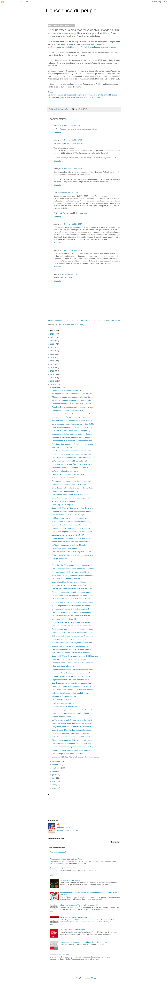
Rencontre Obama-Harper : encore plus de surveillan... (73, 663)
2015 (52, 371)
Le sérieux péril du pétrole (70, 880)
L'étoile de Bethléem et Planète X (65, 491)
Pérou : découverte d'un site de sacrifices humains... (72, 400)
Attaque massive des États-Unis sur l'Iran (66, 859)
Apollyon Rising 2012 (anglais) (64, 501)
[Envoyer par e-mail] (77, 109)
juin (54, 778)
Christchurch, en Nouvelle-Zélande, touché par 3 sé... (73, 488)
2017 (52, 364)
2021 (52, 351)
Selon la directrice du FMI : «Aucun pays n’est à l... (71, 562)
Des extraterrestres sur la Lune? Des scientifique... (71, 458)
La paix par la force (67, 868)
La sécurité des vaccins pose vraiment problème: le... (72, 632)
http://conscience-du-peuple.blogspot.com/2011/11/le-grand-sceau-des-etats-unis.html (82, 47)
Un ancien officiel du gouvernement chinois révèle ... (72, 673)
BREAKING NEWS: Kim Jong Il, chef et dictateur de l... (73, 555)
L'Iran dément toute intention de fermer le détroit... (71, 599)
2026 (52, 334)
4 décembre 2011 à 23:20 (72, 224)
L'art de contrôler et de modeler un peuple (68, 515)
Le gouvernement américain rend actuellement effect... (73, 670)
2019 (52, 357)
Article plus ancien (113, 321)
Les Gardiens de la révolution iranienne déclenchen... (72, 686)
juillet (54, 775)
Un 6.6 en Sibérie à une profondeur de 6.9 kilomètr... (72, 454)
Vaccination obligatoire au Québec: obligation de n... (72, 582)
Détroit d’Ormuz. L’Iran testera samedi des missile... (72, 414)
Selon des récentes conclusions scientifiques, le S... (72, 498)
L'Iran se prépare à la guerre (63, 666)
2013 (52, 378)
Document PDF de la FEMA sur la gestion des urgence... (74, 508)
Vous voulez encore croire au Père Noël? (68, 535)
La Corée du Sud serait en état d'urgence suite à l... (72, 552)
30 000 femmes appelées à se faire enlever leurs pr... (72, 538)
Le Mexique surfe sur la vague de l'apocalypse (70, 518)
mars (54, 788)
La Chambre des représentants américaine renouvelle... (73, 569)
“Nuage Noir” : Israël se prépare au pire (67, 410)
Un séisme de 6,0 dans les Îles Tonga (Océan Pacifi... (72, 464)
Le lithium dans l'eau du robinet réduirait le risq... (71, 693)
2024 (52, 341)
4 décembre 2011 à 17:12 (72, 140)
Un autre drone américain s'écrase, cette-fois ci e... (72, 616)
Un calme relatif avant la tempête (73, 930)
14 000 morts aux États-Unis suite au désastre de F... (72, 542)
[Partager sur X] (82, 109)
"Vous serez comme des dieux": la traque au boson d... (73, 690)
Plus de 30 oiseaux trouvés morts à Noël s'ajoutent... (72, 451)
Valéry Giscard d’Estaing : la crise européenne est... (72, 730)
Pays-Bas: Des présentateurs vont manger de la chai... (73, 407)
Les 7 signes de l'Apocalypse (63, 703)
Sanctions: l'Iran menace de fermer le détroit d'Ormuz (73, 444)
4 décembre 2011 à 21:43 (68, 193)
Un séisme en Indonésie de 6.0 (64, 619)
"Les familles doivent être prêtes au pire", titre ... (70, 572)
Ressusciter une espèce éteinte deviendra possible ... (72, 481)
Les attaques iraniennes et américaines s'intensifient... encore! (84, 942)
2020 (52, 354)
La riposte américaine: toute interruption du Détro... (72, 434)
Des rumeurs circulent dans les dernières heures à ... (72, 612)
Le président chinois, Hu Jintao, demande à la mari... (72, 680)
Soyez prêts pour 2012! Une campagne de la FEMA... (73, 394)
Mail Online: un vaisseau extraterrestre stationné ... (72, 653)
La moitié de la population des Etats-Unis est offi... (71, 484)
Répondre (57, 132)
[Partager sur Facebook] (84, 109)
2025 (52, 337)
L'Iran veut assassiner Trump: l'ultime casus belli (79, 905)
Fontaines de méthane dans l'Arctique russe (69, 585)
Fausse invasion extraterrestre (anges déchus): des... (73, 643)
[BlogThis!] (79, 109)
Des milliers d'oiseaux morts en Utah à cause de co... (72, 589)
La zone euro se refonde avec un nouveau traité (70, 646)
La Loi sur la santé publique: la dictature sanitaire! (71, 750)
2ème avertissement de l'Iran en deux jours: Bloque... (72, 427)
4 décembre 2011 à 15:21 (72, 125)
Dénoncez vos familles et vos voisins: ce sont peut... (72, 404)
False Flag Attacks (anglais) (62, 505)
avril (54, 785)
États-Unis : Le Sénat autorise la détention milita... (71, 565)
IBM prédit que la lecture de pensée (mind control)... (72, 521)
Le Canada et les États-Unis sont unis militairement (72, 720)
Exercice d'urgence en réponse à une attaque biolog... (73, 747)
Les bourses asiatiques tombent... (65, 548)
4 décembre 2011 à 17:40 (72, 169)
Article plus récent (55, 321)
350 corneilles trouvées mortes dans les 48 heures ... (72, 636)
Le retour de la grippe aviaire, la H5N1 (67, 390)
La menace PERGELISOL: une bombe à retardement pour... (75, 757)
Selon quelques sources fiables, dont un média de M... (73, 424)
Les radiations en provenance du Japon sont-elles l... (72, 441)
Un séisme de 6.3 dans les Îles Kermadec (68, 579)
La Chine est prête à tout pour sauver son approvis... (72, 723)
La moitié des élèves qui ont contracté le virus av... (71, 528)
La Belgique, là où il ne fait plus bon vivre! (68, 474)
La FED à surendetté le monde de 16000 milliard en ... (73, 737)
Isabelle (63, 824)
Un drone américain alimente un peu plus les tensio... (72, 622)
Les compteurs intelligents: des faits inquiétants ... (71, 713)
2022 (52, 347)
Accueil (84, 321)
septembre (56, 768)
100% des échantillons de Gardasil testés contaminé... (73, 575)
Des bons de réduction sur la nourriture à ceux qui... (72, 525)
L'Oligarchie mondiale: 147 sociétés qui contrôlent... (72, 727)
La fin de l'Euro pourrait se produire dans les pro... (71, 659)
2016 (52, 368)
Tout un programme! (58, 852)
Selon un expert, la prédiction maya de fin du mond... (72, 710)
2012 (52, 381)
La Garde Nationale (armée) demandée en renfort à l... (73, 511)
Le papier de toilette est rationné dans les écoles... (71, 676)
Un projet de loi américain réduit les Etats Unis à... (71, 733)
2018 (52, 361)
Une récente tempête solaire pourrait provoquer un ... (72, 417)
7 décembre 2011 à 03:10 (72, 250)
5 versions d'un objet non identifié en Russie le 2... (71, 468)
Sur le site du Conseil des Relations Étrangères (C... (72, 431)
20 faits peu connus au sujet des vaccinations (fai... (72, 397)
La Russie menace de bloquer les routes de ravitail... (72, 743)
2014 (52, 374)
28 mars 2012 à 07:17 (70, 274)
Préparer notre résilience (61, 700)
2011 (52, 384)
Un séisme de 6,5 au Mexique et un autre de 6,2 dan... (73, 639)
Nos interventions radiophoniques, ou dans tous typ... (72, 421)
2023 (52, 344)
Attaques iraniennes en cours (61, 954)
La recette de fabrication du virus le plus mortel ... (71, 495)
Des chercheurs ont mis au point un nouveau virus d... (73, 683)
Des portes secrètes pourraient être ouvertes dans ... (72, 626)
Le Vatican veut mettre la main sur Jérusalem (69, 545)
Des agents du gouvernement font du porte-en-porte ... (73, 629)
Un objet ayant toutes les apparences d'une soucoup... (73, 595)
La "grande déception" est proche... (65, 471)
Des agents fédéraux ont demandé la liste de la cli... (72, 649)
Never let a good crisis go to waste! (73, 917)
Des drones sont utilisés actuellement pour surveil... (72, 592)
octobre (55, 765)
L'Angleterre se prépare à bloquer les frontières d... (72, 437)
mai (54, 781)
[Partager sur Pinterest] (86, 109)
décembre (56, 387)
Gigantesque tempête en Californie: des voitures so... (72, 740)
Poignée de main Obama (61, 717)
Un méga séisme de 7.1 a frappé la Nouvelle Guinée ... (73, 602)
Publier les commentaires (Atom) (71, 325)
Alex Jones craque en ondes (63, 478)
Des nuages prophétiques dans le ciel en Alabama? (72, 531)
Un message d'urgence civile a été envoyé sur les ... (72, 609)
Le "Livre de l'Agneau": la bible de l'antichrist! (69, 461)
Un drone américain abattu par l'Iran (66, 706)
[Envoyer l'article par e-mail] (73, 109)
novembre (56, 761)
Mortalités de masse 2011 (62, 447)
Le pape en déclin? (59, 558)
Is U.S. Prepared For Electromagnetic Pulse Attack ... (72, 606)
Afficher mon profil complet (67, 830)
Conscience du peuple (71, 10)
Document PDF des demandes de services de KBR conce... (75, 656)
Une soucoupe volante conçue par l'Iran (67, 754)
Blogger (94, 978)
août (54, 771)
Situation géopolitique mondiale (64, 696)
